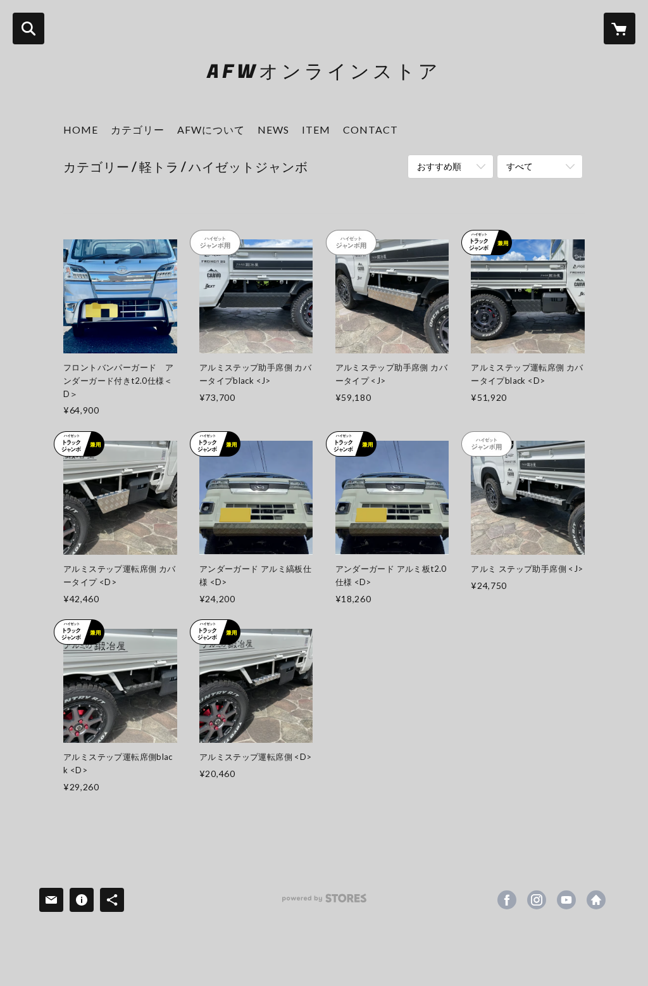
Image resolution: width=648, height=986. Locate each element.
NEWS (273, 129)
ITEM (316, 129)
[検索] (28, 28)
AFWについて (211, 129)
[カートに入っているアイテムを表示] (619, 28)
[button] (138, 132)
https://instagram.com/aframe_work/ (536, 899)
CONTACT (370, 129)
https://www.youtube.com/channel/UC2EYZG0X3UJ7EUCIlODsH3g (566, 899)
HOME (80, 129)
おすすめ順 (439, 166)
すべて (519, 166)
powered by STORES (324, 902)
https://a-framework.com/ (596, 899)
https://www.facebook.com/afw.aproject (506, 899)
